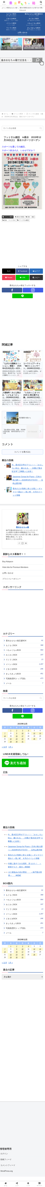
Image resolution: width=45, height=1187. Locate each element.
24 (22, 739)
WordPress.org (6, 1171)
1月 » (10, 747)
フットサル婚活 (24, 220)
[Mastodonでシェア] (17, 811)
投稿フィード (6, 1159)
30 (16, 742)
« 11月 (4, 747)
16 (16, 736)
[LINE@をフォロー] (22, 296)
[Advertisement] (22, 88)
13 (40, 733)
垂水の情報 (20, 217)
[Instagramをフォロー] (33, 290)
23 (16, 739)
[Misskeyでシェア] (37, 811)
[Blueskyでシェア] (27, 811)
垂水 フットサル (9, 220)
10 (22, 733)
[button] (41, 128)
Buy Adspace (7, 562)
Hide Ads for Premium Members (15, 567)
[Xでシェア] (7, 811)
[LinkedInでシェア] (22, 824)
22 (11, 739)
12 (34, 733)
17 (22, 736)
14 (5, 736)
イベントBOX (8, 217)
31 (22, 742)
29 (11, 742)
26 (34, 739)
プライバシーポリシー (11, 579)
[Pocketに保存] (27, 818)
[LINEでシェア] (37, 818)
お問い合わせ (7, 573)
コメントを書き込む (22, 452)
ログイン (4, 1154)
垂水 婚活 (30, 217)
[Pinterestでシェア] (12, 824)
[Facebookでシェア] (7, 818)
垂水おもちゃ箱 (22, 527)
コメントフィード (7, 1165)
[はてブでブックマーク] (17, 818)
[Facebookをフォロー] (12, 290)
